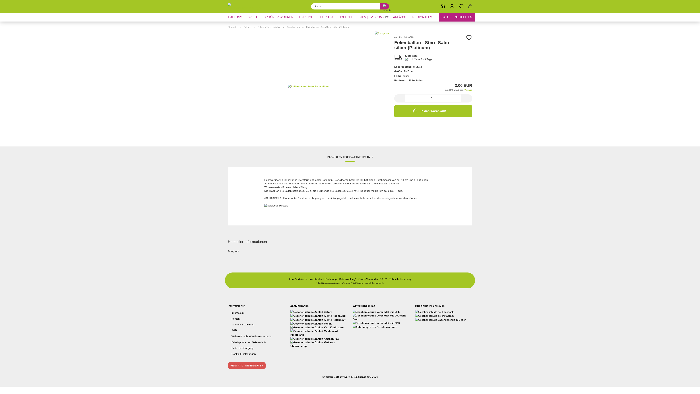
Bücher (326, 17)
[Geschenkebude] (245, 6)
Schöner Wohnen (278, 17)
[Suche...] (384, 6)
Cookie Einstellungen (244, 353)
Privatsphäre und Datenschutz (249, 342)
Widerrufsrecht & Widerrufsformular (252, 336)
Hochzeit (346, 17)
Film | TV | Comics (373, 17)
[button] (443, 6)
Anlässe (400, 17)
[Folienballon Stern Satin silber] (308, 86)
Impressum (238, 312)
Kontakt (236, 318)
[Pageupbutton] (690, 388)
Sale (445, 17)
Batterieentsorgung (243, 348)
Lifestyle (307, 17)
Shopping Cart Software (336, 376)
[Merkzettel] (461, 6)
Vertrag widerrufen (247, 365)
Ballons (235, 17)
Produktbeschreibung (350, 157)
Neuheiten (463, 17)
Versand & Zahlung (243, 324)
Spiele (253, 17)
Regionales (422, 17)
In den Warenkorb (433, 111)
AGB (234, 330)
